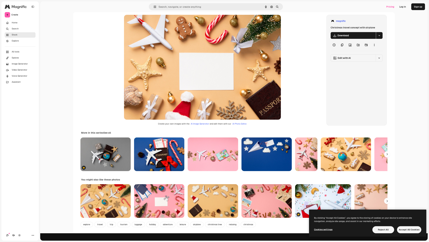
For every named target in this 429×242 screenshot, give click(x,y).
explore (86, 224)
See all (107, 132)
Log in (402, 6)
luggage (138, 224)
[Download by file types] (379, 35)
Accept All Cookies (409, 229)
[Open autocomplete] (153, 7)
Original (145, 21)
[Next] (387, 154)
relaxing (232, 224)
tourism (124, 224)
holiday (152, 224)
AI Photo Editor (239, 124)
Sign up (418, 6)
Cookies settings (323, 229)
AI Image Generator (200, 124)
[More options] (374, 45)
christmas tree (215, 224)
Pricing (390, 6)
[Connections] (7, 235)
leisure (183, 224)
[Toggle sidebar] (33, 6)
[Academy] (13, 235)
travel (100, 224)
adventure (168, 224)
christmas (248, 224)
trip (111, 224)
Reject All (383, 229)
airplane (197, 224)
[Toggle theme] (19, 235)
